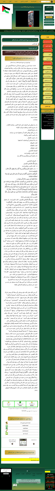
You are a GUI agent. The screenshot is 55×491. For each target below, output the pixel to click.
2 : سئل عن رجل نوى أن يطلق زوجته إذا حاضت (48, 114)
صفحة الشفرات (25, 428)
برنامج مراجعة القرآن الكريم (49, 22)
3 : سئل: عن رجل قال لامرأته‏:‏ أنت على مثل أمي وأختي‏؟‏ (48, 118)
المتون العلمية (49, 67)
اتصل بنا (23, 474)
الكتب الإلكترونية (48, 72)
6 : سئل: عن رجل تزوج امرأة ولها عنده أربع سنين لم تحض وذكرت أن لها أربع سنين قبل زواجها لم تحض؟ (47, 129)
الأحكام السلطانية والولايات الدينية (49, 98)
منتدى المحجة (4, 1)
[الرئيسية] (52, 1)
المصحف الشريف (33, 474)
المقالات (50, 55)
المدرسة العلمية (16, 1)
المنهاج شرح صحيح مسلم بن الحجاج (48, 102)
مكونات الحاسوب (48, 46)
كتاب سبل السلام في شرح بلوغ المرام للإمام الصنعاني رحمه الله (48, 81)
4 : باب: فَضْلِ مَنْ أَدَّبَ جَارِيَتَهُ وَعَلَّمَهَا (48, 122)
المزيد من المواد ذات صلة (35, 460)
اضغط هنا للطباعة (25, 425)
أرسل (49, 17)
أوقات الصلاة (10, 1)
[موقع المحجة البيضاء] (27, 19)
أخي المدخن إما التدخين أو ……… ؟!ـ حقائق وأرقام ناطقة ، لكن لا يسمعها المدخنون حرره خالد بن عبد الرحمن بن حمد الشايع (48, 63)
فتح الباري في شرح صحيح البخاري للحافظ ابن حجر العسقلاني (48, 93)
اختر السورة (52, 10)
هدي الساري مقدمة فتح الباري (34, 457)
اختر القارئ (52, 13)
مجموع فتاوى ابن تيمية (47, 76)
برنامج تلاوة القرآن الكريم (49, 19)
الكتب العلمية (49, 59)
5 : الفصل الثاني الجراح (49, 125)
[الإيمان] (28, 471)
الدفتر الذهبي (17, 474)
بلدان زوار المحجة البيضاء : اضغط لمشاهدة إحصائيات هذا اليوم (28, 481)
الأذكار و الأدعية (48, 89)
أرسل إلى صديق (25, 433)
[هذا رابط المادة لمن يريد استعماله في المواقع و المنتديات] (6, 431)
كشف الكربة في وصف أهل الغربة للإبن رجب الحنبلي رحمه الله (48, 51)
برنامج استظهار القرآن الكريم (49, 24)
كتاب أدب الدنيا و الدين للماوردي (48, 42)
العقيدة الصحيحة (39, 474)
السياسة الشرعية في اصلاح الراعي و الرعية (48, 85)
